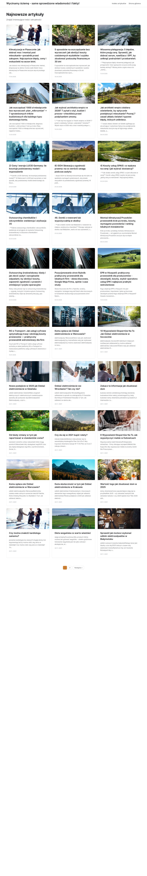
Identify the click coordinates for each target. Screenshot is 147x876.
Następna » (78, 568)
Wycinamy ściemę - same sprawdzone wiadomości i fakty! (42, 3)
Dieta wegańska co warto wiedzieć (73, 533)
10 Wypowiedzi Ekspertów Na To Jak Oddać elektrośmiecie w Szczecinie (117, 334)
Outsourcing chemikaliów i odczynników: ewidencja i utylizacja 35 (27, 220)
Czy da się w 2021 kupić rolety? (71, 435)
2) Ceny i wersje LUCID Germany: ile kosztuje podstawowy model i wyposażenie (27, 168)
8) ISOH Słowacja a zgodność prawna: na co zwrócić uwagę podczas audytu (70, 168)
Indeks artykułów (119, 3)
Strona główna (135, 3)
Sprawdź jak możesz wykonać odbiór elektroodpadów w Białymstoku (116, 536)
